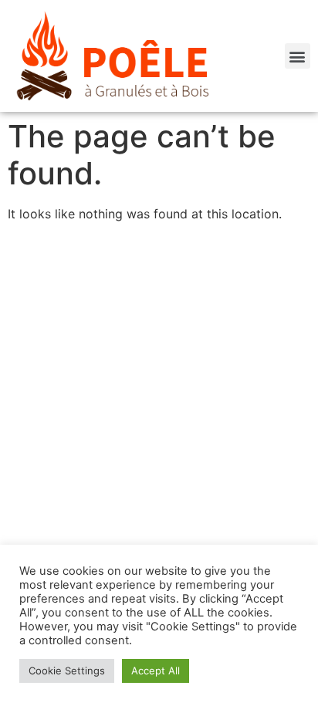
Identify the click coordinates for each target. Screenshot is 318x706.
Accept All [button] (155, 670)
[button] (297, 56)
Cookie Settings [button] (67, 670)
